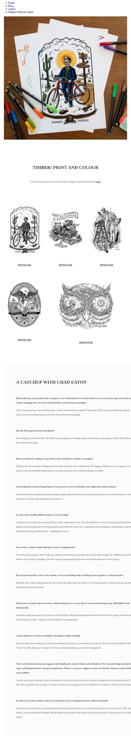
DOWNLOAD (24, 265)
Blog (10, 5)
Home (11, 2)
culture (12, 9)
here (99, 181)
